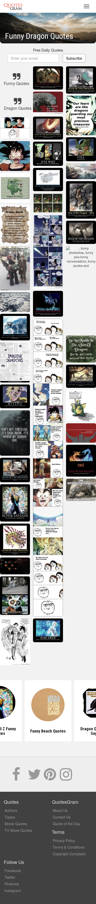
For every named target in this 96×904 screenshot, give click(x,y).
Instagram (13, 890)
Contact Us (62, 817)
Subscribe (74, 58)
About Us (60, 810)
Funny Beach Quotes (48, 731)
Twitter (10, 877)
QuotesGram (13, 6)
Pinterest (12, 883)
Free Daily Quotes (48, 50)
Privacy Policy (64, 840)
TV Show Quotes (18, 830)
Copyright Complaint (69, 853)
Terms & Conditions (68, 847)
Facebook (13, 870)
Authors (11, 810)
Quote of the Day (66, 823)
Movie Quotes (16, 823)
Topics (10, 817)
